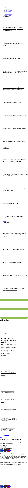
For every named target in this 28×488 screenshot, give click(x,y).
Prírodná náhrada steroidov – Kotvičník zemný (8, 340)
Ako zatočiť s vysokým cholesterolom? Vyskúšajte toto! (13, 217)
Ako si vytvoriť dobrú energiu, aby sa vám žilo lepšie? (14, 44)
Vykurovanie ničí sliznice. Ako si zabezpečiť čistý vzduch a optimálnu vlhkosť (8, 401)
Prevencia (7, 9)
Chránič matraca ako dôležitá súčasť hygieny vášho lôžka (8, 410)
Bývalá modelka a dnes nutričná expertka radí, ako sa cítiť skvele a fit (15, 175)
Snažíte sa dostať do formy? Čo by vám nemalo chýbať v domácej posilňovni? (13, 88)
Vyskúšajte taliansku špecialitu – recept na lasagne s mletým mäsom (14, 289)
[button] (3, 336)
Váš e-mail (2, 445)
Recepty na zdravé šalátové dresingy (13, 262)
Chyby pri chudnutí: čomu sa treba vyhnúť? (14, 115)
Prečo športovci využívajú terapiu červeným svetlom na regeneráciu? (8, 392)
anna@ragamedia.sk (22, 461)
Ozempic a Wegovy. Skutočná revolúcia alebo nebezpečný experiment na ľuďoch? (15, 160)
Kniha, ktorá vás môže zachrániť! (11, 58)
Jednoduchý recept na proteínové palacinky (15, 275)
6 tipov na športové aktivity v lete (12, 102)
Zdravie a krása (8, 10)
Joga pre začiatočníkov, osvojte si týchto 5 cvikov (14, 142)
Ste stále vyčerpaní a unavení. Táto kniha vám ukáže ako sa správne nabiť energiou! (15, 71)
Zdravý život (8, 11)
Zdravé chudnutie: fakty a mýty (11, 203)
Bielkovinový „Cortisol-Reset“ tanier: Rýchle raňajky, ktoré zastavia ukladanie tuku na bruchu (14, 235)
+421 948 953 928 (8, 461)
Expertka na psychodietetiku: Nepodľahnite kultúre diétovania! (14, 189)
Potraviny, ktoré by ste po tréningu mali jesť (14, 128)
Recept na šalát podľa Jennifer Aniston (13, 249)
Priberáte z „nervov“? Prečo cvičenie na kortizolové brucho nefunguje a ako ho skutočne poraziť (13, 29)
